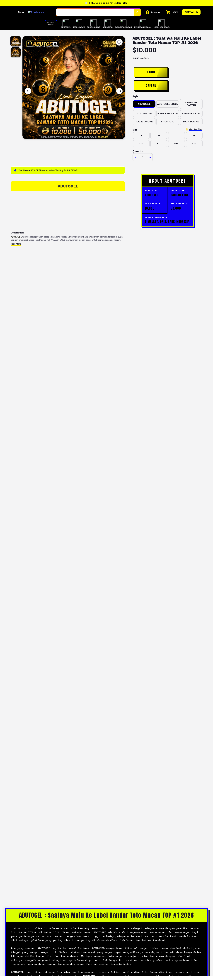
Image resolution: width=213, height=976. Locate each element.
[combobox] (95, 12)
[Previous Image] (28, 91)
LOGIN (151, 72)
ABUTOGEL (68, 186)
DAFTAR (151, 85)
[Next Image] (119, 91)
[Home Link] (36, 12)
